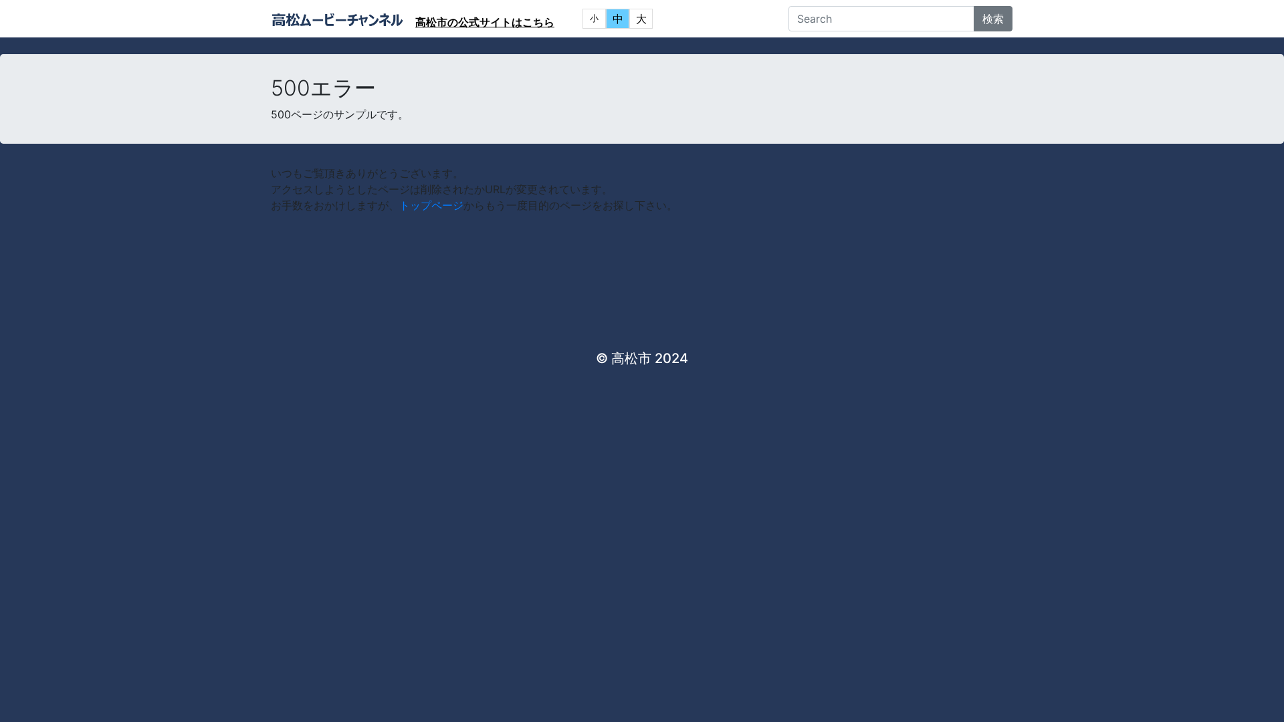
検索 (993, 18)
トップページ (431, 205)
